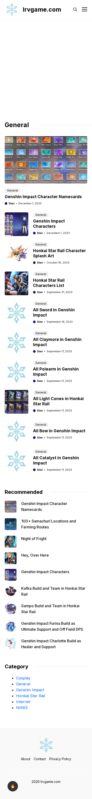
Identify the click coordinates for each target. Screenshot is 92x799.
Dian (11, 203)
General (12, 190)
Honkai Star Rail (30, 695)
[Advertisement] (46, 72)
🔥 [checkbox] (12, 786)
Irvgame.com (42, 9)
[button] (75, 9)
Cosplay (23, 678)
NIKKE (22, 707)
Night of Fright (33, 538)
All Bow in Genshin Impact (59, 431)
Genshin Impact (30, 689)
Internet (23, 701)
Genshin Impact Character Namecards (43, 196)
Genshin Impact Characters (45, 571)
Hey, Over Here (35, 555)
